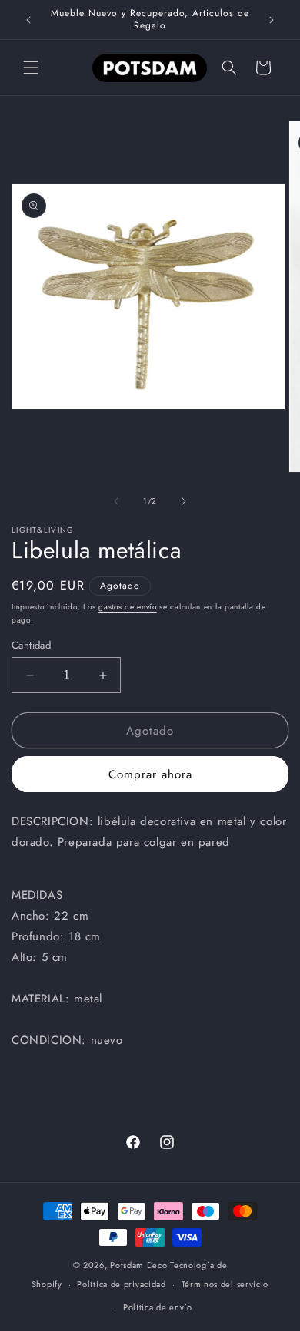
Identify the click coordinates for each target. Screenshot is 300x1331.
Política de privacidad (121, 1284)
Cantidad (31, 645)
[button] (31, 67)
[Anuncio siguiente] (271, 20)
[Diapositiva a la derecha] (184, 501)
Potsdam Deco (138, 1265)
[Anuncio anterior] (28, 20)
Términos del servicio (225, 1284)
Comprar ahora (150, 774)
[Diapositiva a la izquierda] (116, 501)
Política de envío (157, 1307)
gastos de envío (127, 607)
